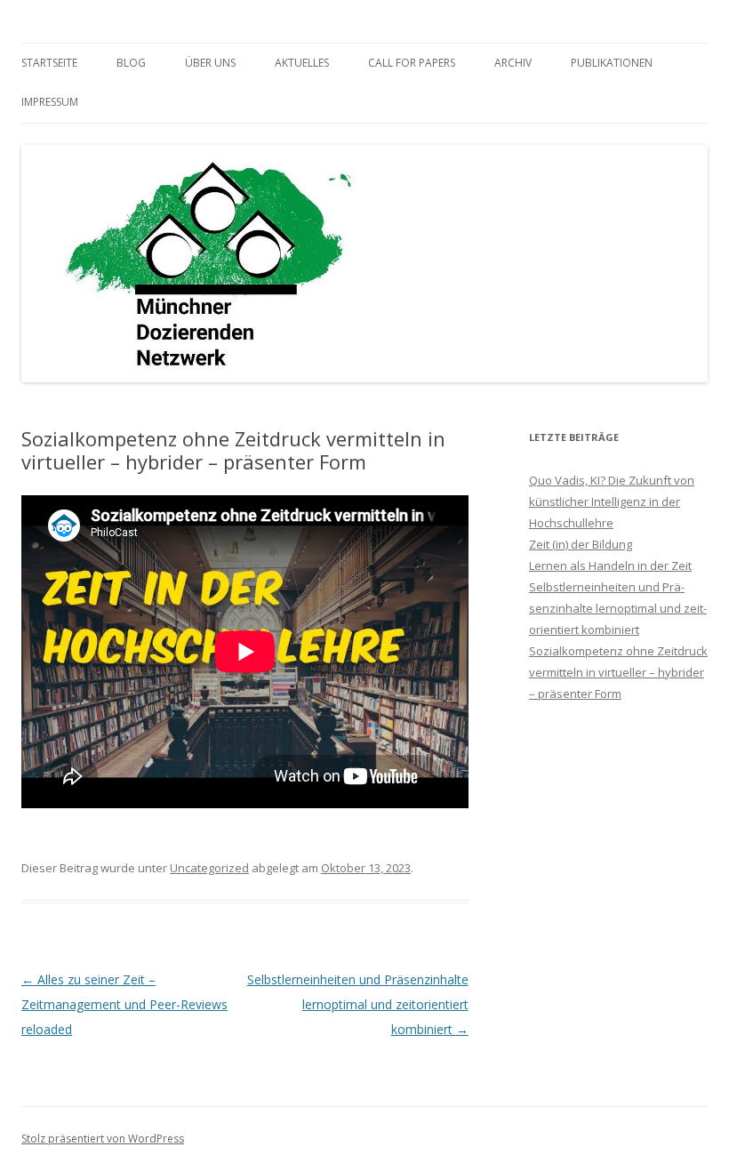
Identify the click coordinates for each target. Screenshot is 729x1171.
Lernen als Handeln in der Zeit (610, 565)
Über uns (210, 62)
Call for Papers (411, 62)
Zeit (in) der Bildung (580, 544)
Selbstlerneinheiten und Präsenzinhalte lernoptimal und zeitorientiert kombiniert (358, 1004)
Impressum (49, 101)
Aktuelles (302, 62)
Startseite (49, 62)
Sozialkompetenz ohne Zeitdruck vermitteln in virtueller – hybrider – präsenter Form (618, 672)
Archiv (513, 62)
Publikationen (612, 62)
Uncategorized (209, 868)
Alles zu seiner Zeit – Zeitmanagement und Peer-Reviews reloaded (124, 1004)
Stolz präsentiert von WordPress (102, 1138)
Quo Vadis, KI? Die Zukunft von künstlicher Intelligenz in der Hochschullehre (611, 501)
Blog (131, 62)
